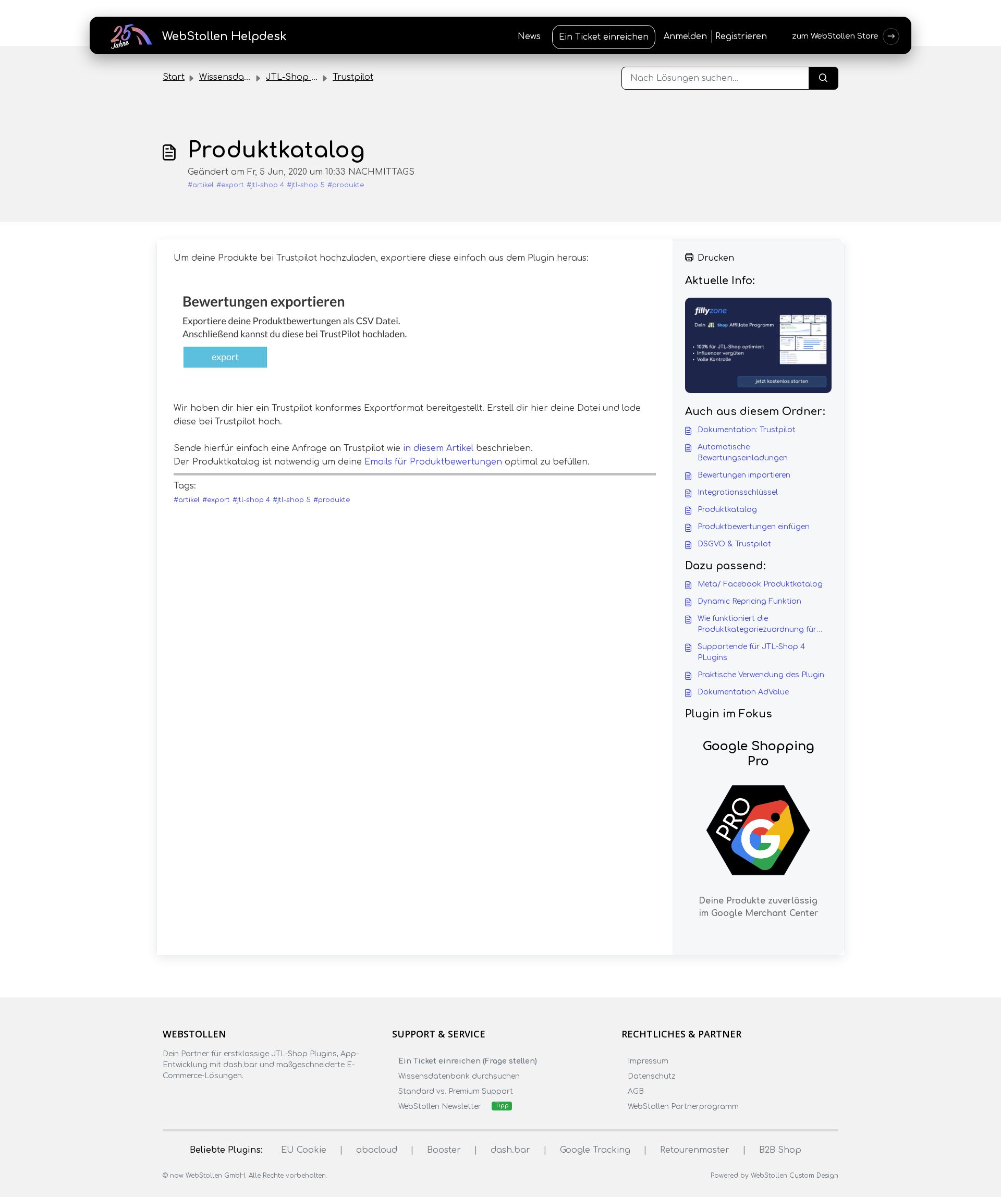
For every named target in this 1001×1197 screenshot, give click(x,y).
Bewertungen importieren (744, 475)
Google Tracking (595, 1150)
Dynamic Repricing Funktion (749, 601)
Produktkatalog (727, 510)
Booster (444, 1150)
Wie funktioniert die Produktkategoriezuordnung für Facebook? (757, 625)
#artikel (201, 185)
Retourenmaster (694, 1150)
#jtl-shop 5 (306, 185)
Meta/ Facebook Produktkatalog (760, 584)
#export (230, 185)
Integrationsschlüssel (738, 492)
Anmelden (685, 36)
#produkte (345, 185)
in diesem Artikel (438, 448)
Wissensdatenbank (240, 77)
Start (174, 77)
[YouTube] (230, 1096)
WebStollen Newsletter (439, 1106)
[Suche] (823, 78)
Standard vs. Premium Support (455, 1091)
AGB (636, 1091)
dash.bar (510, 1150)
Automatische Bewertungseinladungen (743, 452)
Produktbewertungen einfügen (754, 527)
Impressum (648, 1061)
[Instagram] (189, 1096)
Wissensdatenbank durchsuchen (459, 1076)
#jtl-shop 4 (265, 185)
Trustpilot (353, 77)
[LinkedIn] (209, 1096)
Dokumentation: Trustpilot (747, 430)
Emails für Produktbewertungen (433, 462)
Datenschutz (652, 1076)
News (529, 36)
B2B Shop (780, 1150)
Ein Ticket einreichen (604, 37)
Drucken (716, 258)
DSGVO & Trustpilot (734, 544)
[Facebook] (169, 1096)
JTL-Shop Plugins (304, 77)
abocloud (376, 1150)
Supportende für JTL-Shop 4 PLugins (751, 652)
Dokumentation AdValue (743, 692)
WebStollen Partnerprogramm (683, 1106)
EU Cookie (303, 1150)
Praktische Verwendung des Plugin (761, 675)
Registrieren (741, 36)
